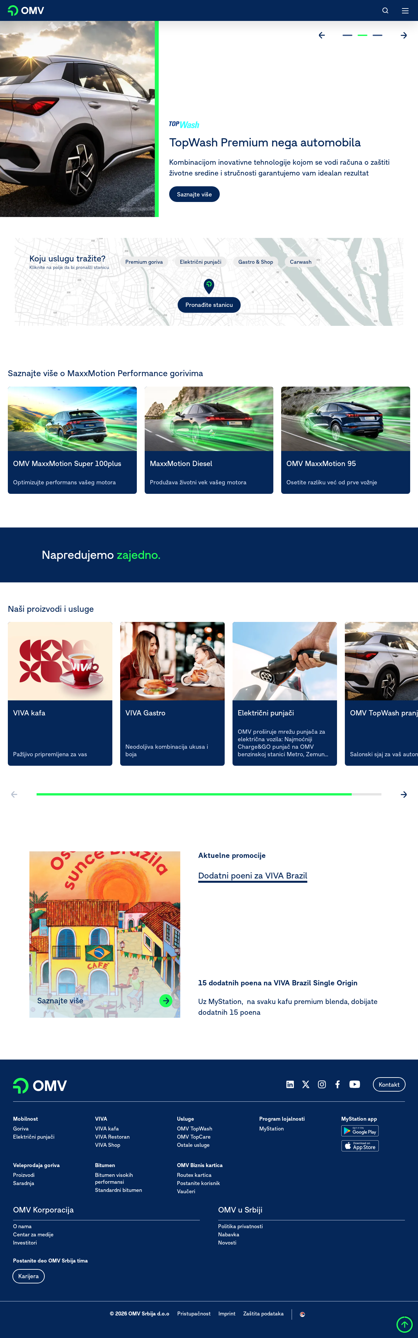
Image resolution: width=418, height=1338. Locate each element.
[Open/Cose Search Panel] (385, 10)
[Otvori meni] (405, 10)
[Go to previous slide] (322, 35)
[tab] (252, 876)
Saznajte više (194, 194)
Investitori (25, 1242)
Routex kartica (194, 1175)
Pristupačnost (194, 1313)
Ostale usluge (193, 1145)
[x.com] (306, 1084)
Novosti (227, 1242)
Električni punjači (200, 262)
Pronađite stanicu (209, 305)
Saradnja (23, 1183)
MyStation (271, 1128)
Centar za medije (33, 1234)
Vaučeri (186, 1191)
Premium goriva (144, 262)
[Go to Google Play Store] (360, 1130)
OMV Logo (20, 9)
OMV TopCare (194, 1136)
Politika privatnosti (240, 1226)
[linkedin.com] (290, 1084)
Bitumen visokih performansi (114, 1178)
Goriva (21, 1128)
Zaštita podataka (263, 1313)
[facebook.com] (338, 1084)
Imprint (226, 1313)
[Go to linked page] (165, 1000)
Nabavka (228, 1234)
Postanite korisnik (198, 1183)
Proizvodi (24, 1175)
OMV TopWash (194, 1128)
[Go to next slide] (403, 35)
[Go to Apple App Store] (360, 1145)
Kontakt (389, 1084)
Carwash (301, 262)
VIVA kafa (107, 1128)
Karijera (28, 1276)
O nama (22, 1226)
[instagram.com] (322, 1084)
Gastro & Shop (255, 262)
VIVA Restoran (112, 1136)
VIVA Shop (107, 1145)
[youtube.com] (355, 1084)
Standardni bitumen (118, 1190)
